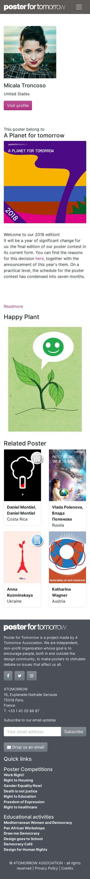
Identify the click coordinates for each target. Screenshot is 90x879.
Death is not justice (21, 791)
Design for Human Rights (25, 849)
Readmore (13, 306)
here (40, 258)
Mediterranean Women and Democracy (38, 822)
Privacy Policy (46, 868)
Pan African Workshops (24, 828)
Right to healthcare (20, 807)
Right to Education (20, 796)
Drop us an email (27, 747)
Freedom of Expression (24, 802)
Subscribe (73, 731)
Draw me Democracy (22, 833)
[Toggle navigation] (79, 7)
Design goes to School (23, 839)
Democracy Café (18, 844)
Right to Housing (18, 780)
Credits (67, 868)
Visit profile (18, 105)
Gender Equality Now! (23, 785)
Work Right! (14, 775)
